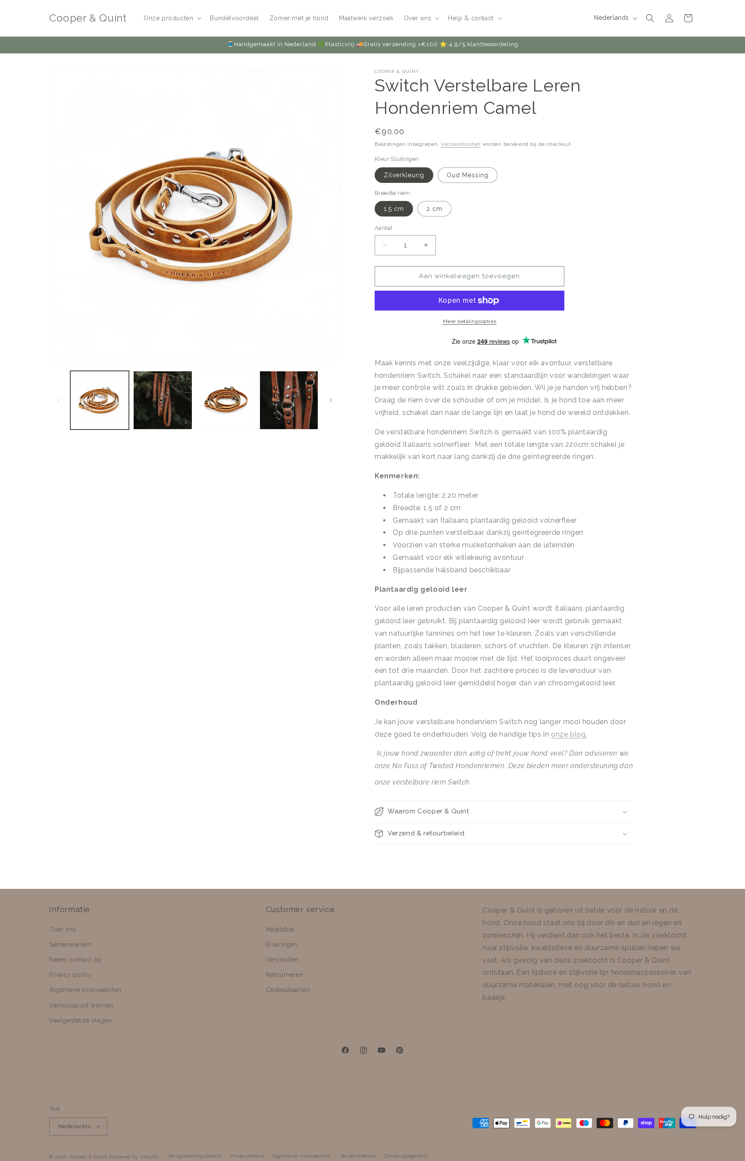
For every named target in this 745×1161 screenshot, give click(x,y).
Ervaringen (282, 944)
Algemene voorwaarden (85, 989)
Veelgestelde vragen (80, 1020)
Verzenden (282, 959)
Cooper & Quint (89, 1156)
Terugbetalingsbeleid (194, 1156)
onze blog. (569, 734)
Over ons (63, 929)
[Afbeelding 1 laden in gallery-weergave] (99, 400)
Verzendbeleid (358, 1156)
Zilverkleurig (404, 175)
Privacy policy (70, 974)
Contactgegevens (406, 1156)
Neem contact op (75, 959)
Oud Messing (467, 175)
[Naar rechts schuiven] (330, 400)
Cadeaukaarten (288, 989)
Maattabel (280, 929)
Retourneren (285, 974)
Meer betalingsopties (470, 321)
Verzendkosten (461, 144)
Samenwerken (70, 944)
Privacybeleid (247, 1156)
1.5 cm (394, 208)
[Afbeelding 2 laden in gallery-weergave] (162, 400)
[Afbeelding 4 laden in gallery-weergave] (289, 400)
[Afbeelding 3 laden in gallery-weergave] (226, 400)
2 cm (434, 208)
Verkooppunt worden (81, 1004)
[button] (171, 18)
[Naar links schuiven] (58, 400)
